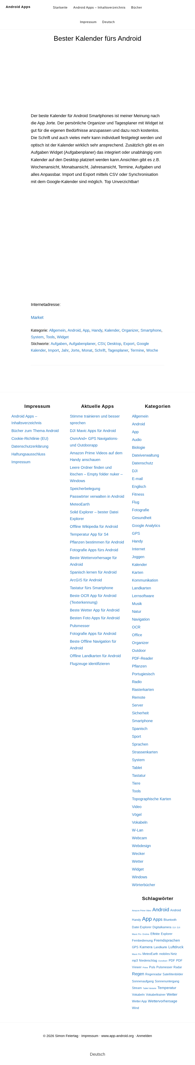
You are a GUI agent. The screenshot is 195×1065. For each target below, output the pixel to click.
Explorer (166, 933)
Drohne (145, 934)
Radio (137, 682)
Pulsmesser (80, 626)
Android (74, 330)
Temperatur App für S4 (89, 534)
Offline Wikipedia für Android (94, 526)
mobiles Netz (168, 953)
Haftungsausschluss (28, 454)
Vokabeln (139, 822)
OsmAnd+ (163, 961)
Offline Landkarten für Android (95, 656)
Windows (139, 877)
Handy (97, 330)
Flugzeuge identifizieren (90, 664)
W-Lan (137, 830)
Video (136, 807)
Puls (152, 967)
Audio (136, 440)
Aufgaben (59, 344)
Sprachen (140, 744)
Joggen (138, 557)
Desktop (114, 344)
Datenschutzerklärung (29, 446)
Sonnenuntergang (167, 981)
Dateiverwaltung (145, 455)
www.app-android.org (117, 1036)
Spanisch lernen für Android (93, 572)
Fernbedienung (142, 940)
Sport (136, 736)
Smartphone (151, 330)
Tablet (137, 768)
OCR (136, 627)
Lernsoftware (143, 596)
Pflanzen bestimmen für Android (97, 542)
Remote (138, 697)
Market (37, 317)
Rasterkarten (143, 689)
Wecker (138, 853)
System (37, 337)
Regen (138, 973)
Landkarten (141, 588)
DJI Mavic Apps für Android (93, 431)
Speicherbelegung (85, 488)
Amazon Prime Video (141, 910)
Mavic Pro (136, 954)
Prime (145, 967)
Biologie (138, 447)
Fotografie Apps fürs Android (94, 550)
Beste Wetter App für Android (94, 610)
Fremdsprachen (167, 940)
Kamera (146, 947)
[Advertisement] (97, 84)
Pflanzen (139, 666)
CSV (101, 344)
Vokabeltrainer (155, 994)
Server (137, 705)
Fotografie (140, 510)
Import (53, 350)
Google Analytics (146, 525)
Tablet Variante (149, 988)
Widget (63, 337)
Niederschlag (148, 960)
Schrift (100, 350)
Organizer (130, 330)
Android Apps (18, 7)
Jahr (65, 350)
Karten (137, 572)
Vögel (136, 814)
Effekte (155, 933)
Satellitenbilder (173, 974)
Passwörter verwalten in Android (97, 496)
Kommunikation (145, 580)
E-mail (137, 479)
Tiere (136, 783)
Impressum (20, 462)
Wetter (137, 861)
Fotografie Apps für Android (93, 633)
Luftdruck (176, 947)
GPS (136, 533)
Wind (135, 1008)
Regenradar (153, 974)
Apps (157, 919)
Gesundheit (141, 518)
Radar (177, 967)
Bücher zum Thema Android (35, 431)
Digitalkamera (162, 927)
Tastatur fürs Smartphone (91, 588)
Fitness (138, 494)
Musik (137, 604)
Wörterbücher (143, 885)
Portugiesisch (143, 674)
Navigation (141, 619)
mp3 (135, 960)
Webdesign (141, 846)
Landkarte (160, 947)
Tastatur (139, 775)
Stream (137, 988)
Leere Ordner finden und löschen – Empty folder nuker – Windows (96, 474)
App (86, 330)
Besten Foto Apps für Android (95, 618)
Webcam (139, 838)
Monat (87, 350)
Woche (152, 350)
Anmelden (144, 1036)
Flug (135, 502)
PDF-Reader (142, 658)
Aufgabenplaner (82, 344)
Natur (136, 611)
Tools (50, 337)
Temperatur (166, 988)
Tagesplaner (118, 350)
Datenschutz (142, 463)
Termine (137, 350)
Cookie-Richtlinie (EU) (29, 438)
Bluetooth (170, 919)
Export (128, 344)
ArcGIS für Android (86, 580)
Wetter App (139, 1001)
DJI (135, 471)
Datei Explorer (141, 927)
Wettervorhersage (162, 1001)
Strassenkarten (145, 752)
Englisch (139, 486)
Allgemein (57, 330)
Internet (138, 549)
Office (137, 635)
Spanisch (139, 729)
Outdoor (139, 650)
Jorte (75, 350)
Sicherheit (140, 713)
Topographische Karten (151, 799)
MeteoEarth (80, 504)
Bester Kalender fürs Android (97, 38)
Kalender (112, 330)
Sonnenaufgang (143, 981)
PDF (172, 960)
